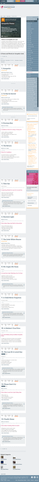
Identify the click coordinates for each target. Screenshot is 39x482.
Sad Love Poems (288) (31, 94)
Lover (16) (29, 56)
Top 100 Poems (30, 17)
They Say (6, 184)
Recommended (3, 60)
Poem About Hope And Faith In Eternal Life (11, 223)
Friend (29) (29, 40)
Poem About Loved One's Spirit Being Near (11, 392)
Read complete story (6, 206)
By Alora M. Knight (5, 148)
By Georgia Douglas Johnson (7, 72)
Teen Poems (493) (30, 100)
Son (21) (28, 66)
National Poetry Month (22, 480)
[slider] (17, 65)
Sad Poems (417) (30, 96)
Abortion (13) (29, 23)
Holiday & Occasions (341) (32, 86)
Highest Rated (8, 60)
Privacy (8, 480)
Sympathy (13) (29, 72)
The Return (7, 146)
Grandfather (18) (30, 44)
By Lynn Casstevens (5, 421)
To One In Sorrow (9, 94)
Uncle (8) (28, 74)
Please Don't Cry (10, 384)
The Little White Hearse (12, 239)
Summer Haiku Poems (32, 200)
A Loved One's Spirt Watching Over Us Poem (11, 273)
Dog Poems (30, 205)
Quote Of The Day (32, 171)
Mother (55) (29, 60)
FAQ (16, 480)
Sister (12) (29, 64)
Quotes (10, 1)
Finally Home (9, 419)
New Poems (12, 60)
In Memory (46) (30, 52)
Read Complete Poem (5, 159)
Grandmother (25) (30, 46)
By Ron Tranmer (5, 219)
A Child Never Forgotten (12, 298)
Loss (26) (28, 54)
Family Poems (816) (30, 78)
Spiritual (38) (29, 68)
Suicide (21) (29, 70)
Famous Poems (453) (31, 80)
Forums (32, 480)
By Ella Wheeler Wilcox (6, 243)
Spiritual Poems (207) (31, 98)
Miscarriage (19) (30, 58)
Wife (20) (28, 76)
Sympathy (7, 68)
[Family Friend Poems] (8, 7)
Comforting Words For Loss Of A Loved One (11, 190)
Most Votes (21, 60)
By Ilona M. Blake (5, 125)
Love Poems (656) (30, 90)
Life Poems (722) (30, 88)
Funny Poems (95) (30, 84)
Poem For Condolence (6, 152)
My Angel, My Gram (10, 267)
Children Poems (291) (31, 19)
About (5, 480)
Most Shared (17, 60)
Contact (2, 480)
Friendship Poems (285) (31, 82)
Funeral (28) (29, 42)
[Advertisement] (13, 171)
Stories (28, 480)
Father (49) (29, 38)
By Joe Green (4, 388)
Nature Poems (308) (30, 92)
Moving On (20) (30, 62)
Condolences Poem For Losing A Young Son (11, 129)
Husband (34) (29, 50)
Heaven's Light (8, 217)
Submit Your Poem (31, 143)
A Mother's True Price (12, 328)
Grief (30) (29, 48)
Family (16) (29, 36)
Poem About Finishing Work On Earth (10, 425)
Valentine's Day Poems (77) (32, 102)
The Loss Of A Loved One (13, 352)
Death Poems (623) (30, 21)
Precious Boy (8, 123)
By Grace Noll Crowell (6, 97)
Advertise (36, 480)
